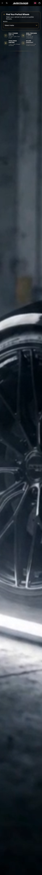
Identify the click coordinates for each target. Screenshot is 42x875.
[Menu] (2, 3)
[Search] (6, 3)
